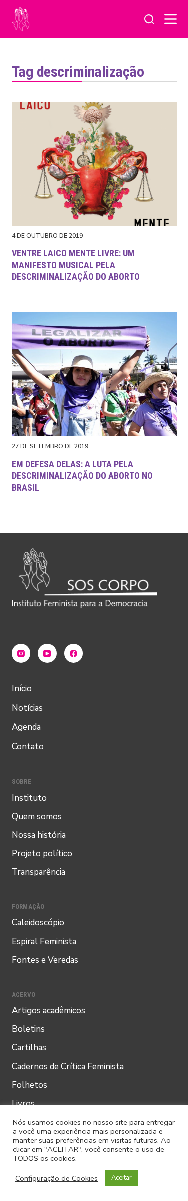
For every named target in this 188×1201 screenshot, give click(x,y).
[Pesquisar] (149, 19)
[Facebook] (73, 653)
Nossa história (39, 835)
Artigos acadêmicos (48, 1010)
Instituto (29, 798)
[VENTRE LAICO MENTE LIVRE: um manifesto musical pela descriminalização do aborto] (94, 164)
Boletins (28, 1029)
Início (22, 688)
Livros (23, 1103)
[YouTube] (47, 653)
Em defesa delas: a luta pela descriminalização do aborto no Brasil (82, 476)
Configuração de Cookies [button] (56, 1178)
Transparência (38, 872)
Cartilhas (29, 1047)
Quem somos (37, 816)
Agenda (26, 727)
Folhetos (29, 1085)
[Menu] (170, 19)
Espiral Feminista (44, 941)
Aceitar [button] (121, 1177)
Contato (28, 746)
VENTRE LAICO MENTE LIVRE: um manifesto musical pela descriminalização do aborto (76, 265)
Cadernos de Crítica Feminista (68, 1066)
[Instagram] (21, 653)
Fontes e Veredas (45, 960)
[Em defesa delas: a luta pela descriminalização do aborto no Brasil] (94, 374)
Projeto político (42, 853)
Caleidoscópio (38, 922)
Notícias (27, 708)
